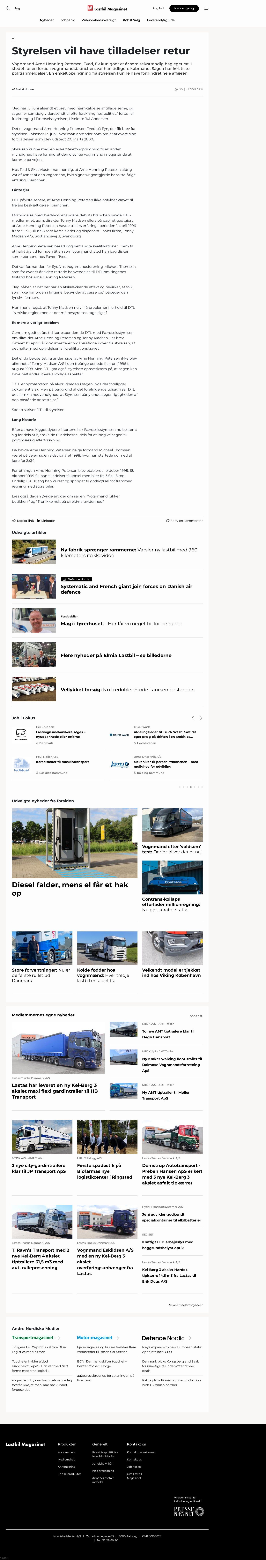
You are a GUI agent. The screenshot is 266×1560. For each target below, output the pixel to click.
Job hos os (134, 1466)
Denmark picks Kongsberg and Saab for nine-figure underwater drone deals (170, 1366)
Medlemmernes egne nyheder (43, 1015)
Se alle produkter (69, 1474)
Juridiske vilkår (102, 1463)
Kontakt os (134, 1459)
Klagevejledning (103, 1471)
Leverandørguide (161, 20)
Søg (17, 8)
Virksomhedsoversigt (99, 20)
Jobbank (68, 20)
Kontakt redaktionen (141, 1452)
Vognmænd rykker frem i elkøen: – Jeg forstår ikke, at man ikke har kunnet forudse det (42, 1385)
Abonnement (67, 1452)
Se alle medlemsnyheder (186, 1305)
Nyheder (47, 20)
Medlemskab (66, 1459)
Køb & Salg (131, 20)
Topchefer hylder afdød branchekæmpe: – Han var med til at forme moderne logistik (40, 1366)
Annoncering (67, 1466)
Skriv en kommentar (187, 521)
